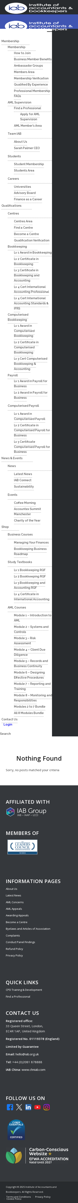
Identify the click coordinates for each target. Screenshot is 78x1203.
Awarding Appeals (17, 915)
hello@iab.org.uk (27, 1054)
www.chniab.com (33, 1069)
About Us (11, 889)
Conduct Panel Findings (20, 942)
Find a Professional (18, 996)
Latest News (13, 895)
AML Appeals (14, 909)
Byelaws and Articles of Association (28, 929)
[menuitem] (18, 1197)
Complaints (13, 935)
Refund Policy (14, 949)
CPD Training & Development (24, 990)
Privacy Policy (14, 955)
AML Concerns (15, 902)
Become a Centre (16, 922)
